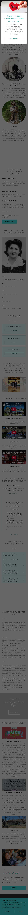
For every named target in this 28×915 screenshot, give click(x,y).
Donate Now (14, 38)
